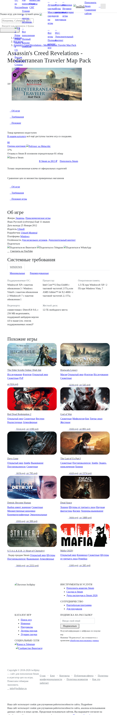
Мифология (78, 418)
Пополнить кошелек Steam (80, 588)
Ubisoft (21, 229)
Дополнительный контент (62, 240)
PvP (21, 378)
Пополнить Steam (69, 161)
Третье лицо (96, 418)
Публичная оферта (83, 675)
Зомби (27, 463)
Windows (24, 236)
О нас (43, 675)
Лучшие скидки (29, 634)
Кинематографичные (18, 514)
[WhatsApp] (77, 247)
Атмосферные (30, 422)
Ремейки (82, 558)
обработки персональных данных (84, 640)
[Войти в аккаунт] (100, 6)
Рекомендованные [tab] (39, 273)
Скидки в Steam (74, 591)
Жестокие (65, 422)
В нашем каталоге (16, 136)
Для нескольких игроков (34, 240)
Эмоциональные (38, 514)
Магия (63, 374)
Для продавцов (74, 609)
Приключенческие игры (38, 218)
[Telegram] (50, 247)
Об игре (16, 186)
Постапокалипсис (16, 466)
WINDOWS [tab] (16, 267)
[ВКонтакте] (21, 247)
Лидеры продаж (29, 630)
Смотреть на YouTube (21, 251)
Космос (76, 511)
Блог (52, 675)
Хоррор (79, 466)
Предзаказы (27, 627)
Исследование (14, 374)
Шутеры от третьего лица (82, 507)
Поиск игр (26, 619)
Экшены (19, 218)
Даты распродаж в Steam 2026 (82, 595)
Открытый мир (40, 374)
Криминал (82, 555)
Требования (18, 193)
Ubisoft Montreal (29, 232)
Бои (87, 418)
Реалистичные (14, 422)
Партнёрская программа (79, 605)
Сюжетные (13, 378)
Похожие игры (19, 199)
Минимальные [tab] (17, 273)
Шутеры (50, 555)
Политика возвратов (77, 679)
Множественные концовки (21, 511)
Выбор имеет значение (19, 507)
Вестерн (40, 418)
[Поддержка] (98, 6)
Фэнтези (27, 374)
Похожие (16, 123)
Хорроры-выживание (92, 511)
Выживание (37, 463)
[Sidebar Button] (103, 6)
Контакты (64, 675)
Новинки (25, 623)
